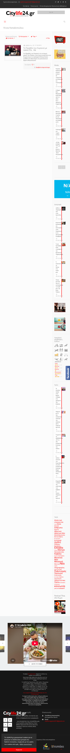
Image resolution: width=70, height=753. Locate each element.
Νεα (62, 563)
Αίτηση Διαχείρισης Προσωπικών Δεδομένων (53, 6)
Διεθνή (57, 542)
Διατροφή (57, 540)
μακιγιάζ (56, 588)
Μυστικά (57, 564)
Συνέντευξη (57, 575)
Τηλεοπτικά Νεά (59, 580)
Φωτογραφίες (62, 582)
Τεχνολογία (57, 579)
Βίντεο (56, 537)
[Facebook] (56, 2)
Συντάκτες (26, 6)
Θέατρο (61, 550)
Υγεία (56, 363)
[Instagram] (63, 2)
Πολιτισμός (60, 571)
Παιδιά (55, 565)
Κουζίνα (56, 555)
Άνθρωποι (58, 528)
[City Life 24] (20, 13)
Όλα (48, 38)
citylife (27, 45)
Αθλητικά (57, 531)
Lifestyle (57, 522)
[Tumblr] (66, 2)
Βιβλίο (61, 537)
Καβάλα (57, 554)
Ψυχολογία (57, 584)
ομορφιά (62, 588)
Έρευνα (56, 529)
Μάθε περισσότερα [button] (26, 744)
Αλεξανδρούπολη (59, 535)
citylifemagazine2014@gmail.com (30, 2)
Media (59, 524)
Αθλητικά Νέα (59, 533)
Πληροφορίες (59, 568)
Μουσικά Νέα (58, 558)
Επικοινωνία (34, 6)
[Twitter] (58, 2)
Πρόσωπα (58, 573)
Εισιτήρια (57, 546)
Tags (34, 36)
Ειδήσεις (57, 544)
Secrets (56, 526)
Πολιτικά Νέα (58, 569)
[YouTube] (61, 2)
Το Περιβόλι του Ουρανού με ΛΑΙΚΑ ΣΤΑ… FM (35, 49)
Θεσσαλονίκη (59, 552)
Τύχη (56, 375)
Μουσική (58, 561)
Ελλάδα (58, 547)
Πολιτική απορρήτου (49, 739)
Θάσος (55, 550)
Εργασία (57, 369)
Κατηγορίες (24, 36)
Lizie (55, 524)
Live (61, 522)
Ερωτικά (57, 366)
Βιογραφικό (57, 538)
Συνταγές (56, 577)
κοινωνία (59, 586)
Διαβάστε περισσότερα (43, 67)
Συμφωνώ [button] (19, 749)
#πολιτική (58, 520)
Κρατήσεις (61, 555)
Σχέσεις (61, 577)
